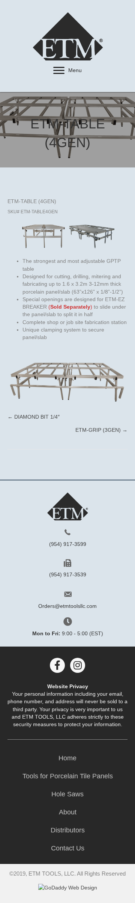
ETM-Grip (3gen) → (101, 430)
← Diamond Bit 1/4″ (34, 417)
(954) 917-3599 (67, 544)
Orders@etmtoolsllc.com (67, 606)
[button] (58, 70)
